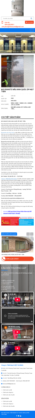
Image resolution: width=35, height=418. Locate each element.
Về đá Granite (6, 283)
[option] (17, 245)
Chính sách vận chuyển (8, 286)
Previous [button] (29, 234)
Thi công (4, 289)
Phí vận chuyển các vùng (8, 287)
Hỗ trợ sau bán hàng (7, 282)
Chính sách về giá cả (8, 392)
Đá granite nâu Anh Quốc (7, 132)
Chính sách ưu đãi (7, 390)
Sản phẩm (7, 46)
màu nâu (13, 100)
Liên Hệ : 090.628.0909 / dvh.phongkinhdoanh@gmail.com (13, 24)
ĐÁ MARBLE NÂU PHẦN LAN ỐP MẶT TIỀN (13, 254)
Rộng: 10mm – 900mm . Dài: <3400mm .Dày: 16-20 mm (21, 103)
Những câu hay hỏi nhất (8, 280)
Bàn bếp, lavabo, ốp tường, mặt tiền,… (21, 107)
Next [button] (32, 234)
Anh (12, 98)
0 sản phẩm (30, 22)
